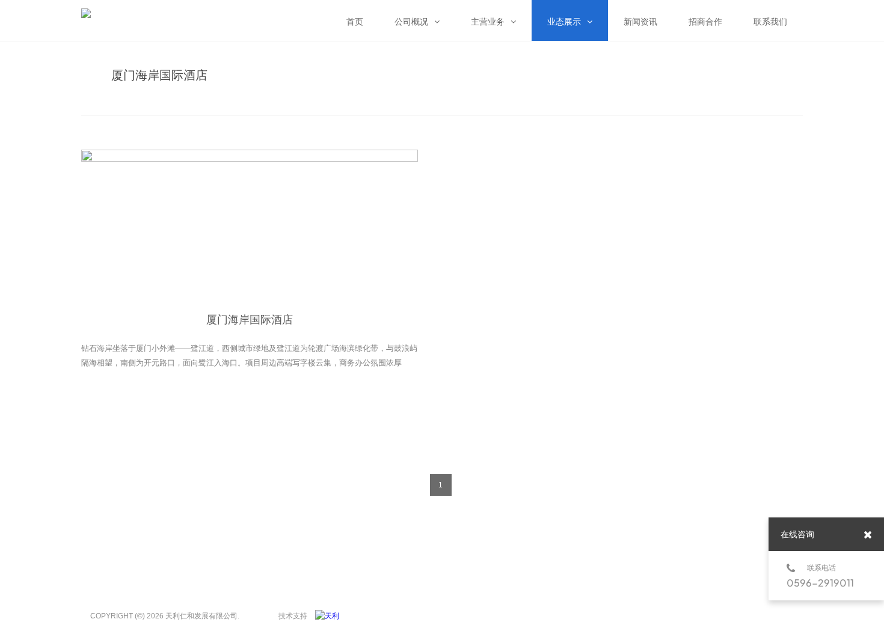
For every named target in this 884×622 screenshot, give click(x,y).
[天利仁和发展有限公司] (330, 616)
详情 (252, 400)
